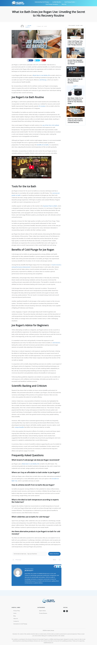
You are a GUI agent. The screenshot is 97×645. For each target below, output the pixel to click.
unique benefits (19, 427)
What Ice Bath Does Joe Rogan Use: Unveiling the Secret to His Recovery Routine (48, 13)
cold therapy (43, 80)
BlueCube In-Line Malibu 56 (41, 75)
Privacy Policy (16, 610)
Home (14, 613)
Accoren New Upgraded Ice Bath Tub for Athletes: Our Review (76, 56)
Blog (14, 616)
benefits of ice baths (43, 145)
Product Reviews (43, 613)
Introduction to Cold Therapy (20, 623)
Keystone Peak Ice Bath (50, 206)
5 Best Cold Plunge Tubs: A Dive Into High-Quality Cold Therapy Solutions (76, 37)
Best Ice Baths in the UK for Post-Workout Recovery (76, 75)
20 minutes (41, 106)
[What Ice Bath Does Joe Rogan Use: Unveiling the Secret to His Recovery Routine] (36, 44)
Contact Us (16, 621)
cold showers (56, 342)
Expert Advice (42, 610)
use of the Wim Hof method (50, 125)
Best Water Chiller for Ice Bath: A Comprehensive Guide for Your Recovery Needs (76, 95)
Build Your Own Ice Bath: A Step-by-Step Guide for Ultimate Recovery (76, 115)
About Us (15, 618)
